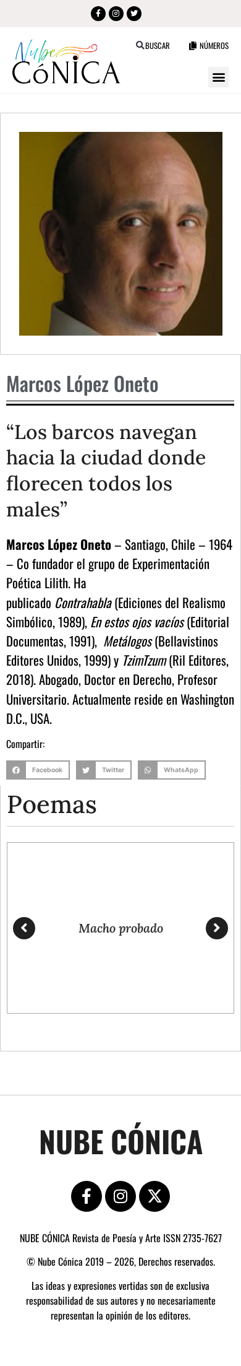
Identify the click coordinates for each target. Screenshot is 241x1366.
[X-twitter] (154, 1196)
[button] (140, 45)
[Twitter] (134, 13)
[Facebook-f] (98, 13)
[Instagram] (116, 13)
